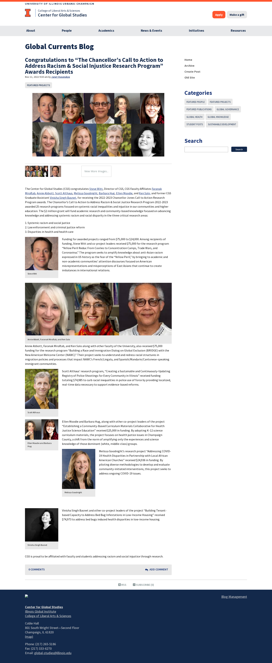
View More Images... (96, 171)
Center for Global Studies (62, 15)
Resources (238, 31)
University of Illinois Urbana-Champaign (59, 3)
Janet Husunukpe (60, 76)
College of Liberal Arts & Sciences (59, 10)
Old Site (189, 77)
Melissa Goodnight (86, 193)
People (67, 31)
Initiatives (196, 31)
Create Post (192, 71)
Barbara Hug (107, 193)
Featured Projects (38, 85)
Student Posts (195, 124)
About (30, 31)
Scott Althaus (64, 193)
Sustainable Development (222, 124)
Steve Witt (96, 189)
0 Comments (36, 569)
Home (188, 59)
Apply (219, 14)
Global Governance (228, 109)
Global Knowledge (218, 116)
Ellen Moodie (124, 193)
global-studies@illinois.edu (52, 653)
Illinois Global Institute (40, 611)
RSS (123, 585)
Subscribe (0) (144, 585)
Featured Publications (199, 109)
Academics (106, 31)
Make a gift (237, 14)
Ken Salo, (145, 193)
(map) (29, 636)
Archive (189, 65)
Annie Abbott (45, 193)
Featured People (196, 101)
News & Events (151, 31)
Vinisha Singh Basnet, (63, 197)
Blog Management (234, 596)
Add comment (158, 569)
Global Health (194, 116)
